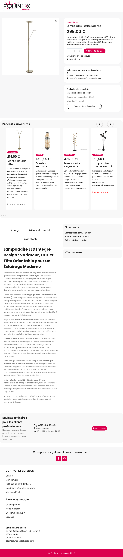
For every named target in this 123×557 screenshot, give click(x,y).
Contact (9, 476)
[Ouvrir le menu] (117, 5)
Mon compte (12, 480)
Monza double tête (16, 162)
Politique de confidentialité (18, 484)
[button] (56, 21)
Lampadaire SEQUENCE (72, 164)
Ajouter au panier (94, 51)
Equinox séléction (83, 93)
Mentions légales (14, 492)
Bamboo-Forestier (42, 164)
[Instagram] (64, 458)
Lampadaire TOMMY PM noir (102, 164)
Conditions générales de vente (20, 488)
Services (10, 517)
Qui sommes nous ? (15, 513)
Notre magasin (13, 509)
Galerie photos (13, 504)
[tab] (15, 230)
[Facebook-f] (58, 458)
